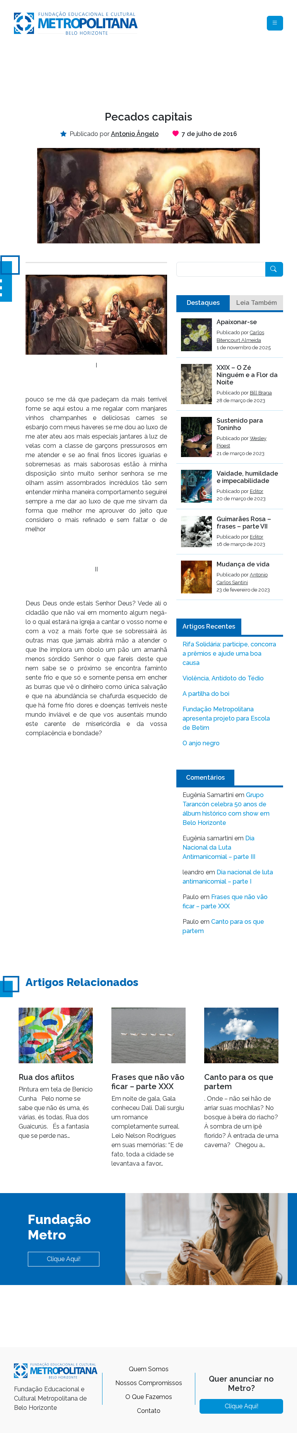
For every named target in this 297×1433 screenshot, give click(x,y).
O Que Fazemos (148, 1397)
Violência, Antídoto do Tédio (223, 678)
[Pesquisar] (274, 269)
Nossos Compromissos (148, 1383)
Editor (256, 491)
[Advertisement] (154, 71)
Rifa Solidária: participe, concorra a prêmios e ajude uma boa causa (229, 653)
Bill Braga (261, 393)
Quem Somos (149, 1369)
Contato (148, 1410)
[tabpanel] (229, 459)
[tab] (203, 303)
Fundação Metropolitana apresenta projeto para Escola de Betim (226, 718)
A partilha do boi (206, 693)
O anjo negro (201, 743)
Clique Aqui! (63, 1259)
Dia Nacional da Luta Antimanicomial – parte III (219, 847)
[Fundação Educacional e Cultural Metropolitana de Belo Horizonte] (76, 22)
